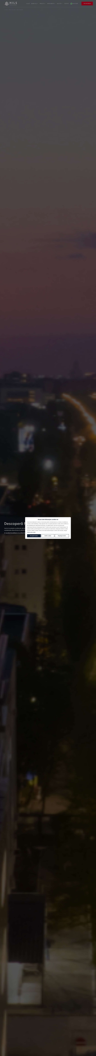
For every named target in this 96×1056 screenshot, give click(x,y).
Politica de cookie (31, 532)
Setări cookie (47, 535)
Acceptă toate (34, 535)
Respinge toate (62, 535)
